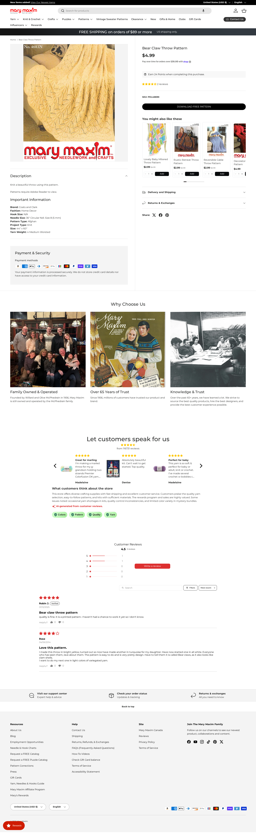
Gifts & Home (167, 19)
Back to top (128, 706)
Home (13, 40)
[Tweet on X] (154, 215)
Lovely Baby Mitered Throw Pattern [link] (156, 161)
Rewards (36, 25)
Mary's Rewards (19, 795)
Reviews (144, 736)
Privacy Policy (147, 742)
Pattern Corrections (21, 765)
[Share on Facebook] (160, 215)
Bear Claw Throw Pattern (30, 40)
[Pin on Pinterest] (167, 215)
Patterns (83, 19)
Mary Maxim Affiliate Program (27, 789)
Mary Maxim (22, 821)
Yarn (13, 19)
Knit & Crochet (31, 19)
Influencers (17, 25)
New (153, 19)
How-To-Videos (81, 754)
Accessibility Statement (86, 771)
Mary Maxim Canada (151, 730)
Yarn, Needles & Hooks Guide (27, 783)
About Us (15, 730)
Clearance (137, 19)
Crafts (51, 19)
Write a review (152, 566)
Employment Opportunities (26, 742)
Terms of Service (81, 765)
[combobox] (135, 11)
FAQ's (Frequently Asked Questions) (93, 748)
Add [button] (162, 173)
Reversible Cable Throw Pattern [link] (213, 161)
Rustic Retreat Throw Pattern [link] (186, 161)
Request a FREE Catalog (24, 754)
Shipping (77, 736)
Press (13, 771)
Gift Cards (195, 19)
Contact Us (78, 730)
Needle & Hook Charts (23, 748)
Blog (13, 736)
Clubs (182, 19)
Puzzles (66, 19)
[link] (156, 140)
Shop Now (52, 2)
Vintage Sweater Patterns (112, 19)
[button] (203, 11)
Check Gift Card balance (86, 759)
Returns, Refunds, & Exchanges (90, 742)
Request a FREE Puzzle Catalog (28, 759)
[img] (128, 445)
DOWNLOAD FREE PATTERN (194, 106)
